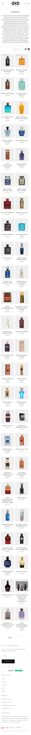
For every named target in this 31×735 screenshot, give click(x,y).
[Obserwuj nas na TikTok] (12, 667)
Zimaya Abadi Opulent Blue (7, 189)
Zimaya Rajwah (7, 425)
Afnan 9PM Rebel (22, 331)
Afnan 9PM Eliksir (7, 93)
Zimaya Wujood (21, 571)
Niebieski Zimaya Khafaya (7, 525)
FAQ (3, 688)
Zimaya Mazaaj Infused (7, 449)
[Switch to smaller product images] (29, 49)
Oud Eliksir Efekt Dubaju (7, 356)
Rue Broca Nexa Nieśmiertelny (22, 525)
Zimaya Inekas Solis (7, 403)
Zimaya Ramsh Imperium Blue (22, 258)
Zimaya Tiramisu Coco (7, 379)
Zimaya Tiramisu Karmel (22, 356)
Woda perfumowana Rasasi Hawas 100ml (21, 625)
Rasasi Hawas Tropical (22, 94)
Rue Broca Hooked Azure (7, 282)
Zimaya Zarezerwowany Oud (7, 308)
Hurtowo (4, 681)
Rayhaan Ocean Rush (22, 235)
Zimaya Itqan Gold (21, 379)
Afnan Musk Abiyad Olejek (7, 332)
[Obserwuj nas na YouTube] (9, 667)
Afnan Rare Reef (22, 140)
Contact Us (4, 685)
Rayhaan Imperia (7, 234)
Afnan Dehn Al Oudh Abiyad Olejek (21, 283)
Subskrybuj (8, 661)
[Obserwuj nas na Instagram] (6, 667)
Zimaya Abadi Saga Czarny (21, 189)
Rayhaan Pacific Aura (7, 117)
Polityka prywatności (7, 702)
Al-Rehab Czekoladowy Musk (22, 474)
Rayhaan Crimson (7, 212)
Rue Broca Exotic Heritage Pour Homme (21, 308)
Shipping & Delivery (6, 708)
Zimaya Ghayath (7, 595)
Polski (18, 727)
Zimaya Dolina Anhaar (22, 403)
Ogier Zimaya (21, 498)
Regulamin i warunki (7, 699)
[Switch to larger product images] (26, 49)
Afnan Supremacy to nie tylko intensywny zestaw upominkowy (21, 598)
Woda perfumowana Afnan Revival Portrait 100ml (7, 500)
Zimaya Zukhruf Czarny (7, 572)
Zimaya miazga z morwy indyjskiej (21, 117)
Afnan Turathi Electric (7, 141)
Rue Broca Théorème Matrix (21, 426)
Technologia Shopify (21, 730)
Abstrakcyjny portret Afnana (7, 548)
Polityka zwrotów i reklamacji (8, 705)
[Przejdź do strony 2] (21, 636)
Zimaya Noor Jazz (21, 449)
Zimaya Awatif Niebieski (22, 164)
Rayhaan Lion (7, 258)
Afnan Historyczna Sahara (7, 165)
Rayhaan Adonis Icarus (22, 70)
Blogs (3, 691)
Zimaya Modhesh (22, 212)
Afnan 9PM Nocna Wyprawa (7, 70)
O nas (3, 678)
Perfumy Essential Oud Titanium (7, 474)
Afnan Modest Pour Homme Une (22, 548)
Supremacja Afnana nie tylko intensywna (7, 624)
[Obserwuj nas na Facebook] (2, 667)
